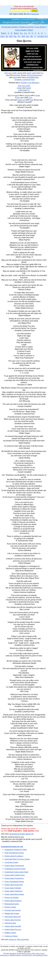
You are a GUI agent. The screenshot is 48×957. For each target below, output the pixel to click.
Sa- (27, 36)
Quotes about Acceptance (13, 856)
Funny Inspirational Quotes (14, 881)
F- (36, 33)
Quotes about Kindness (13, 901)
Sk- (31, 36)
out (23, 100)
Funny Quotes (20, 30)
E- (32, 33)
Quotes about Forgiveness (14, 878)
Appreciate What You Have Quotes (17, 859)
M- (7, 36)
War (9, 95)
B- (12, 33)
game (17, 95)
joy (42, 73)
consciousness (36, 75)
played (27, 95)
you (18, 98)
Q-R (23, 36)
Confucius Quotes (11, 936)
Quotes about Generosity (13, 885)
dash (8, 75)
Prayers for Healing (11, 897)
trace (18, 75)
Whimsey (35, 83)
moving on (35, 14)
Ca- (21, 33)
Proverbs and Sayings (12, 910)
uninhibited (30, 77)
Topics (3, 33)
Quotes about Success (12, 929)
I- (45, 33)
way (31, 100)
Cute (30, 83)
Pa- (15, 36)
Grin (6, 73)
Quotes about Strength (12, 926)
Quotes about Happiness (13, 891)
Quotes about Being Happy (14, 894)
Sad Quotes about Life (12, 917)
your (10, 73)
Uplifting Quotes (10, 933)
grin (30, 98)
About (30, 30)
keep (20, 100)
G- (39, 33)
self (28, 75)
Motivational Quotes (11, 904)
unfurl (34, 73)
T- (35, 36)
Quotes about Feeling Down (14, 875)
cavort (15, 77)
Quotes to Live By (26, 27)
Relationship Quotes (11, 913)
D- (29, 33)
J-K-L (2, 36)
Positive (24, 83)
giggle (19, 73)
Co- (25, 33)
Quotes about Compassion (14, 865)
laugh (29, 73)
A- (8, 33)
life (28, 14)
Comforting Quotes (11, 862)
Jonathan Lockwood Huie (24, 80)
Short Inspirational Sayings (14, 853)
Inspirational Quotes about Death (16, 872)
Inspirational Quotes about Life (21, 834)
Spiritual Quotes (10, 923)
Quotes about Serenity (12, 920)
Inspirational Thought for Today (15, 849)
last (14, 75)
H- (42, 33)
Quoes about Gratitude (12, 888)
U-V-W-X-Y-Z (42, 36)
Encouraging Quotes (9, 27)
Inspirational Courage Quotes (15, 869)
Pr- (19, 36)
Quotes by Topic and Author (19, 939)
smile (14, 73)
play (37, 77)
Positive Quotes (10, 907)
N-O (11, 36)
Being (16, 33)
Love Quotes (40, 27)
